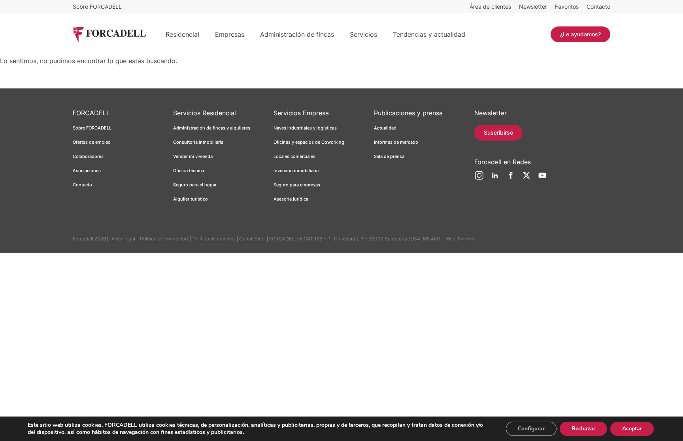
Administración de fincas (297, 34)
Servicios (363, 34)
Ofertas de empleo (92, 142)
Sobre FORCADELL (97, 6)
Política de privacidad (164, 239)
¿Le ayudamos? (580, 34)
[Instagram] (479, 178)
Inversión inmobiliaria (296, 170)
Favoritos (567, 6)
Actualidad (385, 128)
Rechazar (583, 428)
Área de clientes (490, 6)
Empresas (229, 34)
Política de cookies (213, 239)
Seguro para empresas (297, 185)
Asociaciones (87, 170)
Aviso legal (123, 239)
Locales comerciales (294, 156)
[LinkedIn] (495, 178)
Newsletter (533, 6)
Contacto (598, 6)
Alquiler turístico (190, 199)
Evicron (466, 239)
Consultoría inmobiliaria (198, 142)
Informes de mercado (396, 142)
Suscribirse (498, 132)
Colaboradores (88, 156)
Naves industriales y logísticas (305, 128)
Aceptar (632, 428)
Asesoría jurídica (291, 199)
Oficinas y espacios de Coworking (309, 142)
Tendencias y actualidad (429, 34)
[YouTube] (542, 178)
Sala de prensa (389, 156)
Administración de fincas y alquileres (211, 128)
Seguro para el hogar (195, 185)
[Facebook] (510, 178)
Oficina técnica (188, 170)
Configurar (531, 428)
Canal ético (251, 239)
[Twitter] (526, 178)
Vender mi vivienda (193, 156)
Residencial (182, 34)
